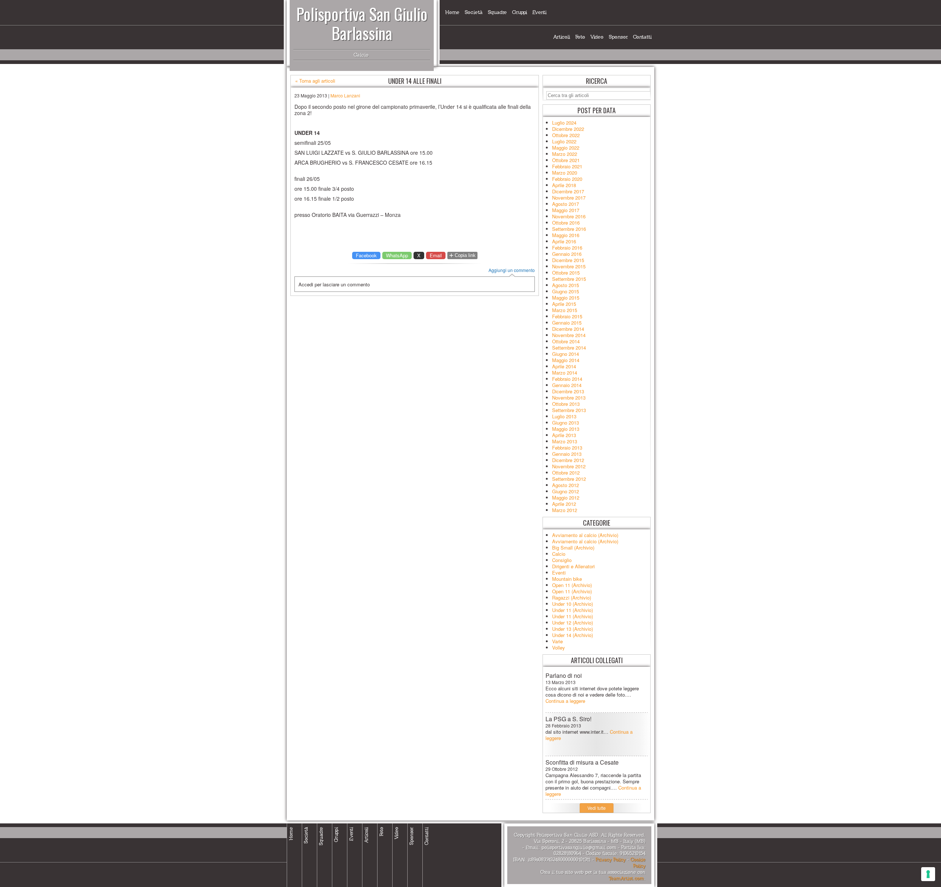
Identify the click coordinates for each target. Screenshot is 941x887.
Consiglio (562, 560)
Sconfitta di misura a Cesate (582, 762)
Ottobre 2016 (566, 222)
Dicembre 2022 (568, 128)
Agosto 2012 (565, 485)
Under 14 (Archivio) (572, 635)
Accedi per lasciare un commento (334, 284)
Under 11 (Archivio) (572, 610)
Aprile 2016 (564, 241)
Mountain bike (567, 578)
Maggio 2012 (565, 497)
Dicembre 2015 (568, 260)
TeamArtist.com (626, 878)
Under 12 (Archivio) (572, 622)
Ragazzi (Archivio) (571, 597)
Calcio (558, 553)
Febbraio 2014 (567, 378)
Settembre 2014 (569, 347)
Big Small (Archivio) (573, 547)
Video (597, 37)
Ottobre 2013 (566, 403)
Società (474, 12)
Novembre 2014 (569, 335)
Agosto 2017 (565, 203)
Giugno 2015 (565, 291)
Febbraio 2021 (567, 166)
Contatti (642, 37)
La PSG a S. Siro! (568, 719)
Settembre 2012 (569, 478)
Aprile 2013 (564, 435)
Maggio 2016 (565, 235)
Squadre (497, 12)
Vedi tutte (596, 808)
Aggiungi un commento (512, 270)
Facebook (366, 255)
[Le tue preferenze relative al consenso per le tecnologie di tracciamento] (928, 874)
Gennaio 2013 (567, 453)
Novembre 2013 (569, 397)
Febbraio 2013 (567, 447)
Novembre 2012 (569, 466)
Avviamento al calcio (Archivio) (585, 535)
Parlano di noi (563, 675)
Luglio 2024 (564, 122)
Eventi (539, 12)
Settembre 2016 (569, 228)
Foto (580, 37)
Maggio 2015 (565, 297)
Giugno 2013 (565, 422)
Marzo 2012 (564, 510)
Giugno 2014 (565, 353)
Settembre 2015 (569, 278)
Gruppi (519, 12)
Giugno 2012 (565, 491)
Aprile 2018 (564, 185)
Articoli (561, 37)
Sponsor (618, 37)
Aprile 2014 (564, 366)
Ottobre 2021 (566, 160)
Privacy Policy (610, 859)
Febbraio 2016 (567, 247)
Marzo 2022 (564, 153)
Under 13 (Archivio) (572, 628)
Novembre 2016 (569, 216)
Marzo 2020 (564, 172)
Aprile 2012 (564, 503)
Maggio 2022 (565, 147)
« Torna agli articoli (315, 81)
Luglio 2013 (564, 416)
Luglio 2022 (564, 141)
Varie (557, 641)
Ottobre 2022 (566, 135)
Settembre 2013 (569, 410)
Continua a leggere (565, 700)
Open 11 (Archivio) (572, 585)
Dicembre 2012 (568, 460)
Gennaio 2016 (567, 253)
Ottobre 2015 (566, 272)
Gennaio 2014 (567, 385)
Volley (558, 647)
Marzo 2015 (564, 310)
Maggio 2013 (565, 428)
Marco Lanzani (345, 95)
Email (436, 255)
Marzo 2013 (564, 441)
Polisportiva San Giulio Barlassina (361, 23)
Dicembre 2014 (568, 328)
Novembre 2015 (569, 266)
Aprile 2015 (564, 303)
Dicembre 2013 (568, 391)
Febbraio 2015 (567, 316)
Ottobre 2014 (566, 341)
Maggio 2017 (565, 210)
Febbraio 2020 (567, 178)
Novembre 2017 (569, 197)
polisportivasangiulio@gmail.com (578, 847)
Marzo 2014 (564, 372)
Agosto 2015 (565, 285)
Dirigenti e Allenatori (573, 566)
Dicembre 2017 (568, 191)
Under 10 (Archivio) (572, 603)
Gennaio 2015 (567, 322)
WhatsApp (397, 255)
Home (452, 12)
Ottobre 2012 (566, 472)
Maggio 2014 (565, 360)
